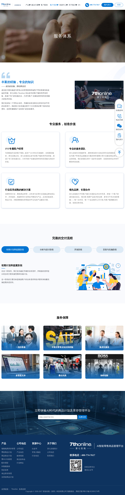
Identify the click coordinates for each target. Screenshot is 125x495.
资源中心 (62, 5)
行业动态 (35, 456)
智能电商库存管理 (8, 449)
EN (79, 5)
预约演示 (107, 5)
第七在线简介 (52, 449)
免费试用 (82, 417)
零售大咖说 (36, 452)
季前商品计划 (6, 452)
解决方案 (34, 5)
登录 (119, 5)
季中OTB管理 (6, 459)
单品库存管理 (6, 473)
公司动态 (20, 449)
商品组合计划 (6, 456)
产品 (27, 5)
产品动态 (20, 452)
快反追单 (4, 470)
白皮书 (34, 449)
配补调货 (4, 463)
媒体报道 (20, 456)
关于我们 (72, 5)
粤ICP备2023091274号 (91, 491)
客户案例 (44, 5)
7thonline (14, 489)
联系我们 (50, 456)
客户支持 (53, 5)
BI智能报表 (5, 466)
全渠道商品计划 (7, 477)
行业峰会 (20, 463)
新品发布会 (21, 459)
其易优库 (22, 489)
